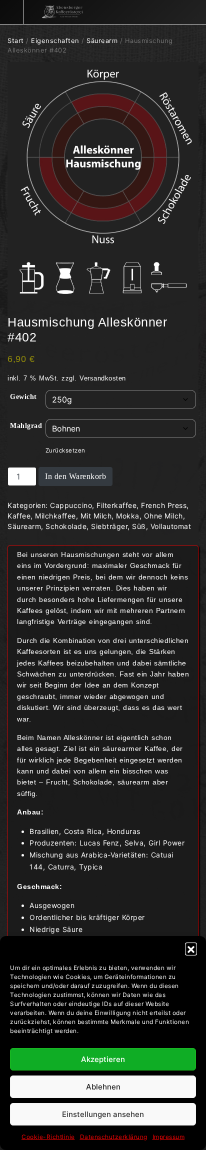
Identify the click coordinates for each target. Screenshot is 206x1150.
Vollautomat (171, 526)
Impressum (168, 1136)
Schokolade (66, 526)
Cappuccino (71, 505)
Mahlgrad (26, 426)
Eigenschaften (55, 40)
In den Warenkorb (75, 476)
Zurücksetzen (66, 450)
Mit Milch (96, 516)
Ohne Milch (163, 516)
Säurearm (102, 40)
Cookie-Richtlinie (48, 1136)
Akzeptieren (103, 1059)
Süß (139, 526)
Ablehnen (103, 1087)
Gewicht (23, 396)
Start (16, 40)
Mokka (128, 516)
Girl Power (166, 842)
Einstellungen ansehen (103, 1114)
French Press (163, 505)
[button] (191, 949)
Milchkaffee (55, 516)
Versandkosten (103, 378)
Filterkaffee (116, 505)
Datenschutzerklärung (114, 1136)
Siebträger (109, 526)
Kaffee (19, 516)
